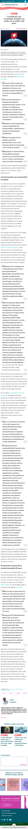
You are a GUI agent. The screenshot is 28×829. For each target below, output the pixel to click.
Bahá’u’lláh (18, 74)
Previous (1, 784)
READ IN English (21, 28)
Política (3, 690)
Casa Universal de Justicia (10, 247)
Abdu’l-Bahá (5, 585)
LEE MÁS (3, 717)
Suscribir (7, 805)
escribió (3, 79)
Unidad (8, 690)
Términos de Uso (7, 815)
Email (17, 693)
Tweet (6, 28)
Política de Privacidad (9, 813)
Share (2, 28)
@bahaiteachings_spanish (14, 774)
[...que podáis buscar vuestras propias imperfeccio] (14, 784)
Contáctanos (6, 811)
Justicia (14, 13)
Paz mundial (19, 689)
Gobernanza (11, 689)
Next (26, 784)
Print (24, 693)
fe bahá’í (21, 77)
